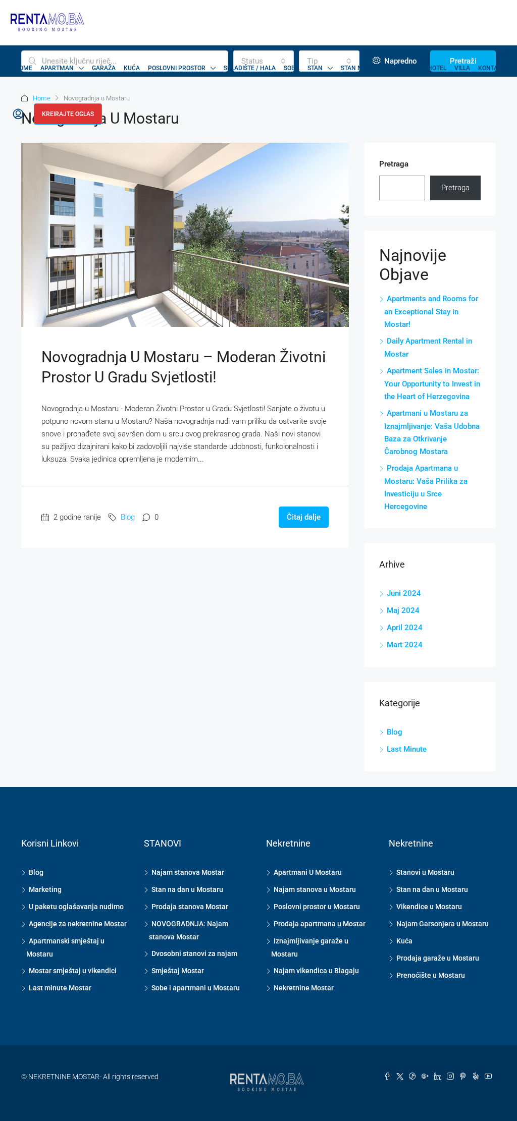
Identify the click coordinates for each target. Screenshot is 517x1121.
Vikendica (404, 68)
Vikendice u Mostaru (429, 907)
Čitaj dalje (304, 517)
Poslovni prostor (176, 68)
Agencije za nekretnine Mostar (78, 924)
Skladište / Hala (250, 68)
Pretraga (393, 164)
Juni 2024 (404, 593)
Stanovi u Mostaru (425, 872)
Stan (315, 68)
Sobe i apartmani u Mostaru (195, 988)
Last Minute (407, 749)
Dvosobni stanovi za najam (194, 953)
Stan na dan (360, 68)
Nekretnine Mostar (304, 988)
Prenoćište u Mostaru (430, 975)
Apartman (57, 68)
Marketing (45, 889)
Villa (462, 68)
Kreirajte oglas (68, 114)
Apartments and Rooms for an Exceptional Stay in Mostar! (431, 311)
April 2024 (405, 627)
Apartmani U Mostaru (308, 872)
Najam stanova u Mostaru (315, 889)
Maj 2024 (403, 610)
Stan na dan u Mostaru (187, 889)
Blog (128, 517)
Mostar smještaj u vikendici (73, 971)
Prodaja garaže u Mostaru (437, 958)
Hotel (437, 68)
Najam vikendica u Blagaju (316, 971)
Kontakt (491, 68)
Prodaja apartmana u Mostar (320, 924)
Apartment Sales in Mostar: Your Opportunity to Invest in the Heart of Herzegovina (432, 383)
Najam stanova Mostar (187, 872)
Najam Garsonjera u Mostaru (442, 924)
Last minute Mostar (60, 988)
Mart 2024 (405, 644)
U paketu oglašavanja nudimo (76, 907)
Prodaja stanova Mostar (189, 907)
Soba (291, 68)
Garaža (104, 68)
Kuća (132, 68)
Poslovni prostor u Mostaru (317, 907)
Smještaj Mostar (177, 971)
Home (23, 68)
